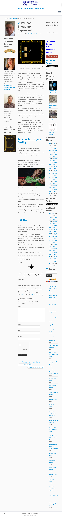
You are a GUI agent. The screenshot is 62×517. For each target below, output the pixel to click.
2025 (50, 143)
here (25, 80)
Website (20, 336)
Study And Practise (25, 365)
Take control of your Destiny (29, 140)
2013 (50, 189)
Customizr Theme (34, 515)
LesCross (40, 33)
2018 (50, 170)
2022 (50, 155)
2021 (50, 158)
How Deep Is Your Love (36, 367)
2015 (50, 181)
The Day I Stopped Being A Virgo (53, 105)
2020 (50, 162)
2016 (50, 178)
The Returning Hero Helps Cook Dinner (53, 354)
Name (19, 324)
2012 (50, 193)
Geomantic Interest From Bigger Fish (52, 338)
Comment (20, 306)
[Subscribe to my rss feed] (5, 513)
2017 (50, 174)
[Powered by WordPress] (39, 513)
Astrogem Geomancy (29, 513)
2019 (50, 166)
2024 (50, 147)
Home (5, 18)
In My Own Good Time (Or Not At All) (53, 288)
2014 (50, 185)
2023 (50, 151)
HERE (27, 287)
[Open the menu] (59, 12)
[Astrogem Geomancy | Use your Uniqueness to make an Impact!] (31, 4)
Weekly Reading (12, 18)
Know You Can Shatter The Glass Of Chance (53, 297)
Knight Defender (53, 325)
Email (19, 330)
